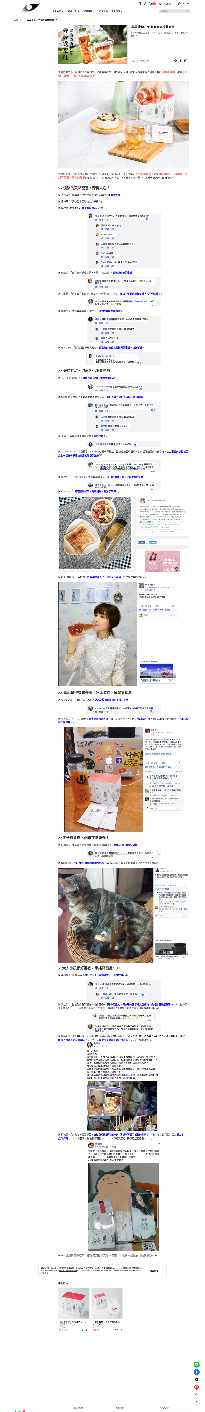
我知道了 (154, 1271)
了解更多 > (45, 1273)
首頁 (16, 20)
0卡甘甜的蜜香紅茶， (74, 1255)
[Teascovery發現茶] (30, 8)
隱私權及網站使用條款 (68, 1271)
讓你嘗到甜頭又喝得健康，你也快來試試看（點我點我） (121, 1255)
